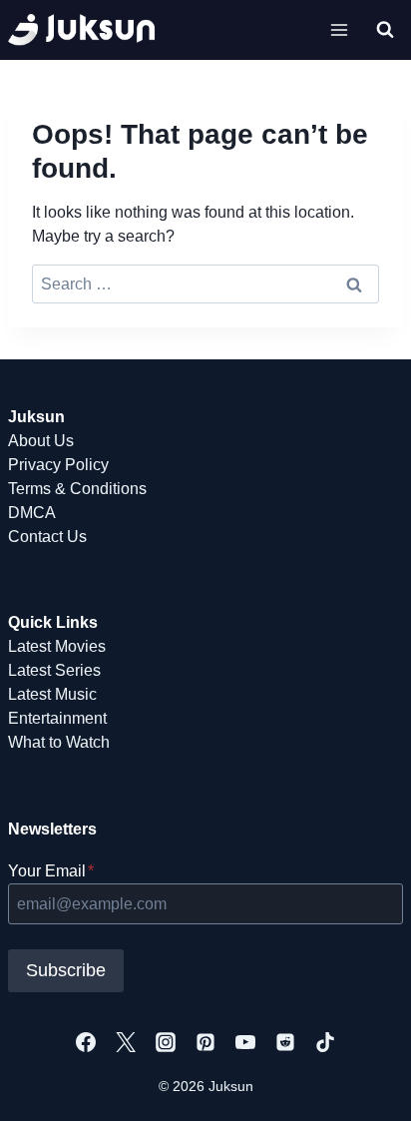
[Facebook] (86, 1042)
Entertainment (57, 718)
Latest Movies (57, 646)
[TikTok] (325, 1042)
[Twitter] (126, 1042)
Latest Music (52, 694)
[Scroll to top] (363, 1083)
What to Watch (59, 742)
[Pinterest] (205, 1042)
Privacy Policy (58, 464)
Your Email (51, 870)
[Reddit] (285, 1042)
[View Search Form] (385, 30)
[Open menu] (338, 29)
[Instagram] (166, 1042)
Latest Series (54, 670)
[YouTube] (245, 1042)
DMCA (32, 512)
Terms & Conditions (77, 488)
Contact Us (47, 536)
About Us (41, 440)
